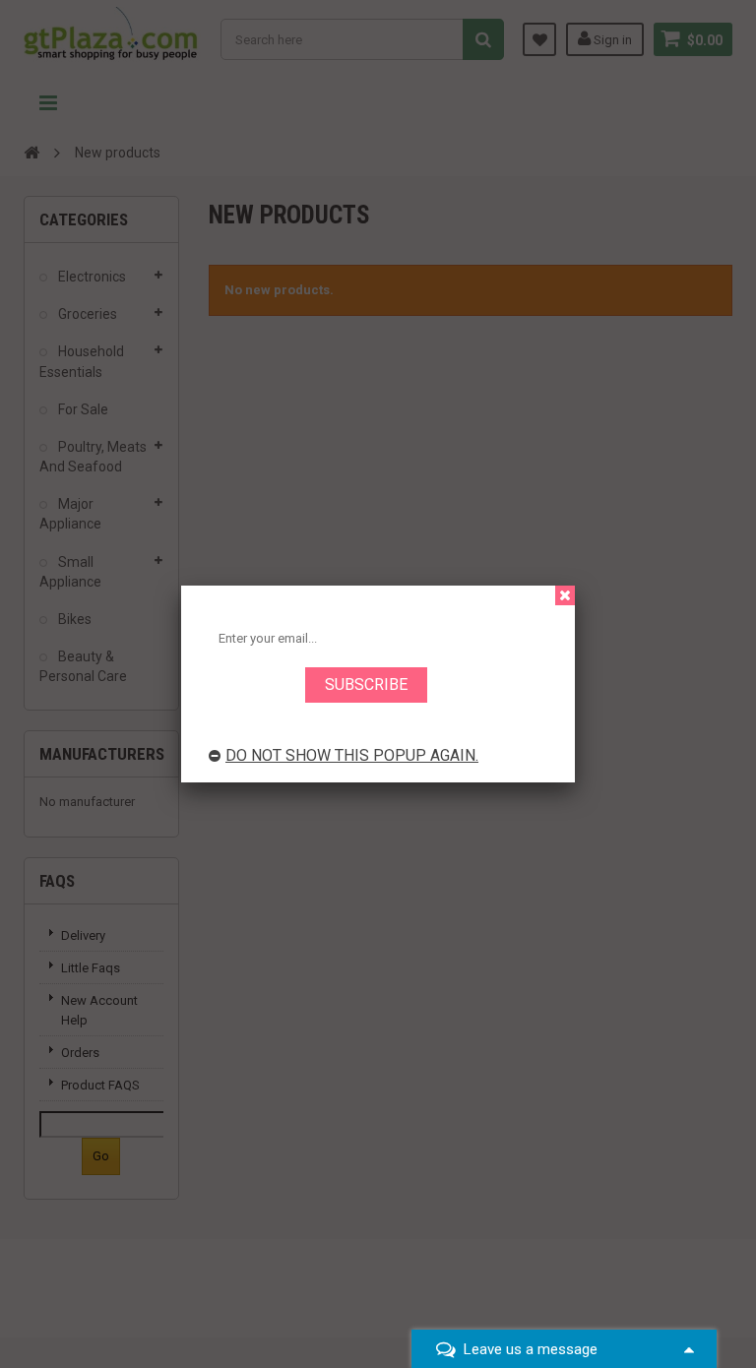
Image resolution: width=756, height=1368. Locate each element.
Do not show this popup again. (351, 755)
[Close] (565, 595)
